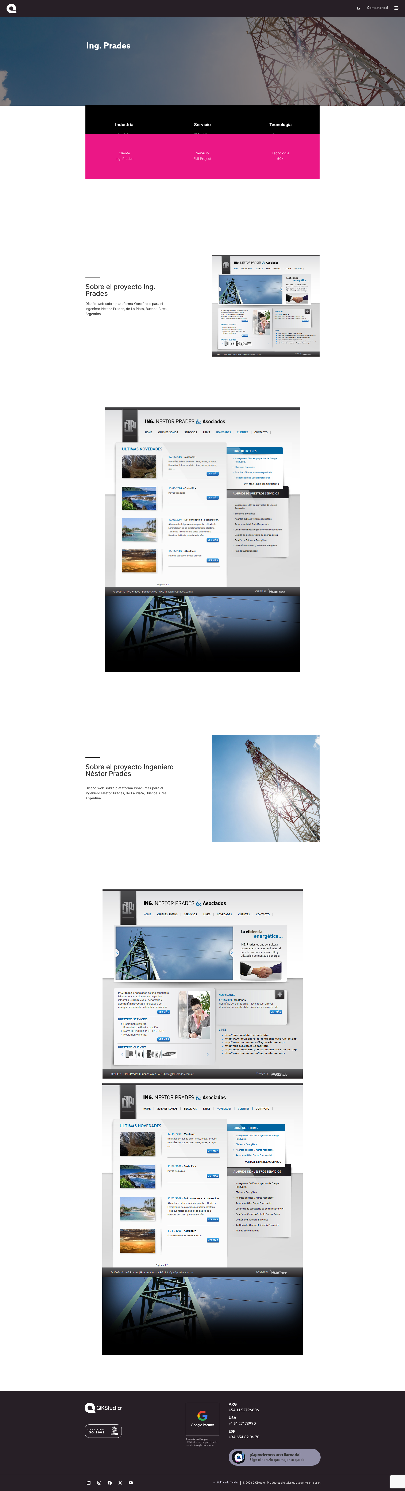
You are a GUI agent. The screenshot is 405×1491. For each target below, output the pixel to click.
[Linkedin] (88, 1483)
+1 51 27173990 (242, 1424)
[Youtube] (131, 1483)
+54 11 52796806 (244, 1410)
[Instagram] (99, 1483)
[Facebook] (109, 1483)
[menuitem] (359, 8)
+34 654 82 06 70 (244, 1437)
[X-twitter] (120, 1483)
